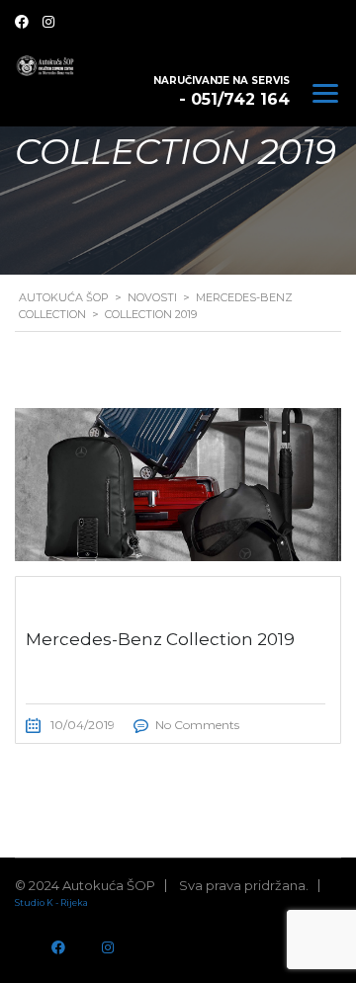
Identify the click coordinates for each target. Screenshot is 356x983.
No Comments (197, 724)
